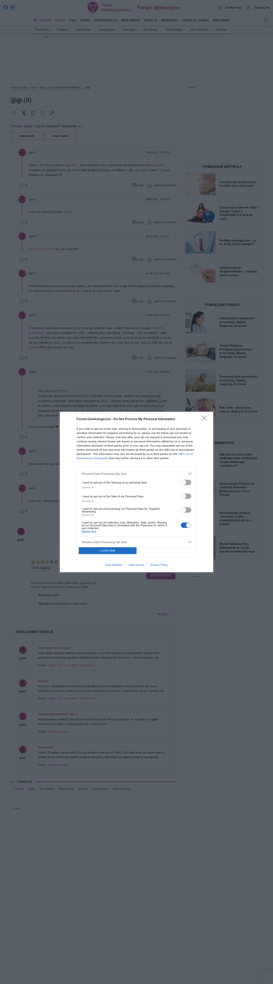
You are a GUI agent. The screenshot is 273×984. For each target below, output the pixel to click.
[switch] (186, 482)
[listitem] (136, 474)
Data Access (136, 564)
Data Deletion (114, 564)
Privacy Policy (159, 564)
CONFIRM (107, 550)
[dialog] (136, 492)
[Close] (205, 419)
